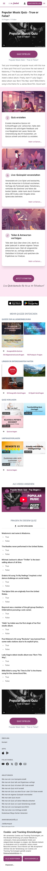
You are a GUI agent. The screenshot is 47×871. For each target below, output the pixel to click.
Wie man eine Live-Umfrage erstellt (14, 810)
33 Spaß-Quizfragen (36, 393)
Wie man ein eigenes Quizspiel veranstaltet (17, 794)
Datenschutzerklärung (11, 853)
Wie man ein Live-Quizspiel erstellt (14, 779)
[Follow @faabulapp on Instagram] (16, 764)
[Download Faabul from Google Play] (7, 753)
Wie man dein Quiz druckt (11, 798)
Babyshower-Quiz (8, 827)
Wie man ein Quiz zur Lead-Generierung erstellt (19, 804)
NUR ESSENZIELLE (31, 859)
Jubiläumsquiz (7, 824)
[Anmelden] (24, 3)
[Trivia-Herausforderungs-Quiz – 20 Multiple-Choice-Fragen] (34, 328)
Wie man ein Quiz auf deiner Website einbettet (18, 801)
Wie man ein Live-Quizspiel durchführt (15, 807)
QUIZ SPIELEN (23, 54)
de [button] (44, 3)
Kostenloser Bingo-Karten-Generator (15, 813)
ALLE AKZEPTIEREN (12, 859)
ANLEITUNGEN (7, 775)
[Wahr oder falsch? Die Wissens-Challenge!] (12, 341)
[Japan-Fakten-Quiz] (12, 370)
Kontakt (4, 742)
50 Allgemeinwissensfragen (13, 355)
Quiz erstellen (34, 3)
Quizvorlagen (12, 431)
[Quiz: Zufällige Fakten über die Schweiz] (34, 370)
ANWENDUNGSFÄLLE (10, 820)
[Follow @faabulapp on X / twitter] (11, 764)
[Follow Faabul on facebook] (7, 764)
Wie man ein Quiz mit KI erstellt (13, 788)
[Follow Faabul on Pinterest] (20, 764)
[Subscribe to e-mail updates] (25, 764)
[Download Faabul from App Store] (3, 753)
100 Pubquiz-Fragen (34, 355)
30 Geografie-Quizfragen (16, 393)
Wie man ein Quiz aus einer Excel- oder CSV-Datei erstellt (22, 791)
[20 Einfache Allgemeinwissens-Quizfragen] (12, 328)
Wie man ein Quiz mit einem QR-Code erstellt (18, 785)
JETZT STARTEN (23, 278)
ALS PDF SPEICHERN (25, 526)
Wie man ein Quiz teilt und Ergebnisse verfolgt (18, 782)
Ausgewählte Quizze (14, 351)
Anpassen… (9, 865)
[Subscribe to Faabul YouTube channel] (3, 764)
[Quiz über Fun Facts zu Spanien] (12, 383)
